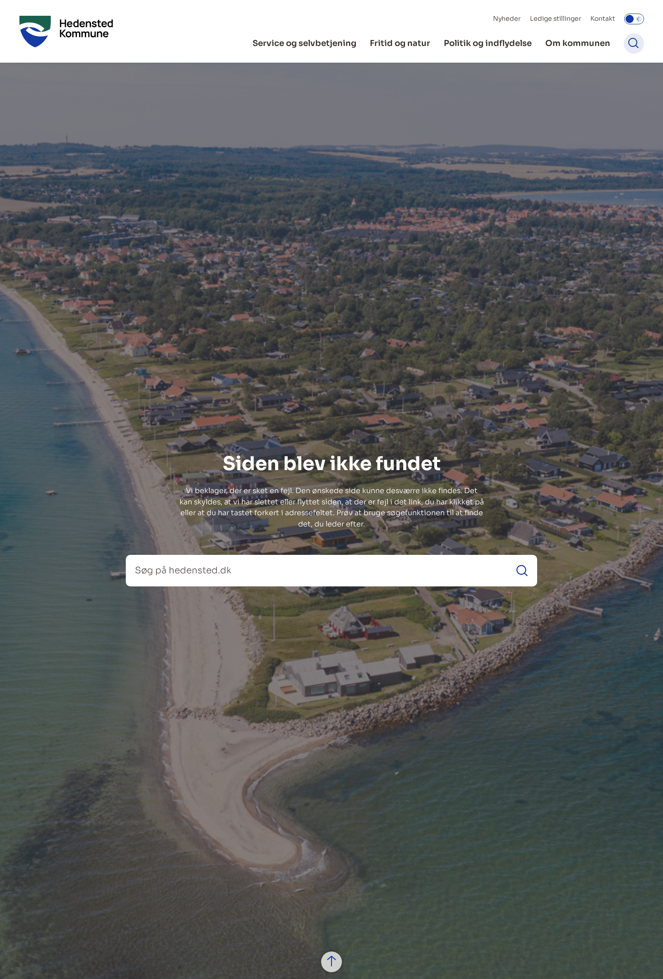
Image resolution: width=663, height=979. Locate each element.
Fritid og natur (400, 43)
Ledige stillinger (555, 18)
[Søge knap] (634, 43)
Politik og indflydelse (488, 43)
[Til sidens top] (331, 962)
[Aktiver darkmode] (634, 19)
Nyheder (507, 18)
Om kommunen (577, 43)
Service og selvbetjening (304, 43)
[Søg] (522, 570)
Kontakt (602, 18)
